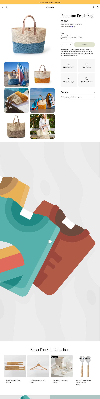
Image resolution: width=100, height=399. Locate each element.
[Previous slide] (6, 366)
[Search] (6, 7)
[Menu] (2, 7)
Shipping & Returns (71, 97)
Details (64, 92)
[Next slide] (24, 366)
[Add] (93, 374)
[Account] (93, 7)
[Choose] (23, 374)
